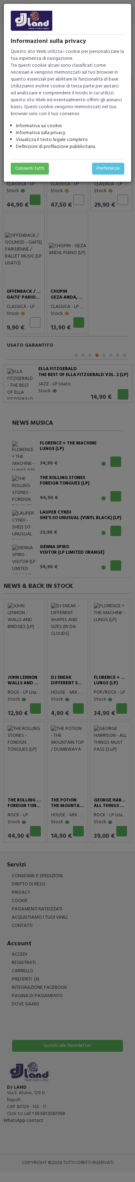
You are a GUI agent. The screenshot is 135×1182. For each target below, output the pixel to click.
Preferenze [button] (108, 168)
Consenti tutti (29, 168)
